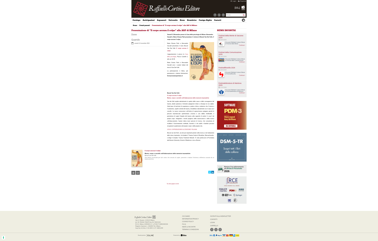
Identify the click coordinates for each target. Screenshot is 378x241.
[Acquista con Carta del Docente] (243, 7)
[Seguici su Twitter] (219, 15)
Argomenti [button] (161, 20)
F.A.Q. (184, 224)
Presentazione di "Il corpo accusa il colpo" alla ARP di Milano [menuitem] (174, 25)
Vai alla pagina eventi (173, 183)
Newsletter (192, 20)
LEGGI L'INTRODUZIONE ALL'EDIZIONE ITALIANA (182, 129)
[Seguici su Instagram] (223, 15)
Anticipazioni (149, 20)
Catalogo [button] (136, 20)
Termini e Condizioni (190, 229)
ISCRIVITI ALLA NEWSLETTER (220, 216)
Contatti (217, 20)
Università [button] (173, 20)
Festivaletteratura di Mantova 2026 (230, 84)
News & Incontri (188, 227)
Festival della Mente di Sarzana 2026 (231, 37)
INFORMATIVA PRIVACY (190, 219)
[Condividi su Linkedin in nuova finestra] (212, 172)
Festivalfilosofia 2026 (227, 68)
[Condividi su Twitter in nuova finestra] (209, 172)
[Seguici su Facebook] (215, 15)
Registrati (243, 1)
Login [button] (234, 1)
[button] (133, 173)
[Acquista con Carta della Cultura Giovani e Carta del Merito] (237, 7)
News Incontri (226, 30)
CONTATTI (213, 219)
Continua (241, 45)
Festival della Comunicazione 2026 (230, 53)
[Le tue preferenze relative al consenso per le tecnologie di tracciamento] (3, 237)
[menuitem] (135, 25)
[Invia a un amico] (138, 173)
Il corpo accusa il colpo (153, 150)
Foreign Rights (205, 20)
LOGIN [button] (212, 222)
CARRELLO (214, 225)
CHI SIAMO (186, 216)
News (182, 20)
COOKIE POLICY (188, 221)
